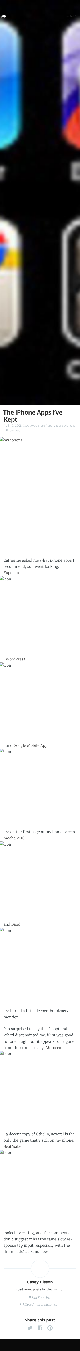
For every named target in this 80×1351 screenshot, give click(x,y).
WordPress (15, 659)
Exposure (12, 573)
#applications (55, 425)
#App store (37, 425)
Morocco (53, 1048)
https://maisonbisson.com (41, 1305)
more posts (32, 1289)
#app (25, 425)
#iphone (69, 425)
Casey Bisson (40, 1282)
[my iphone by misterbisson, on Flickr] (40, 497)
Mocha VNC (14, 838)
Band (15, 924)
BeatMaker (13, 1146)
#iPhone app (12, 430)
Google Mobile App (30, 745)
